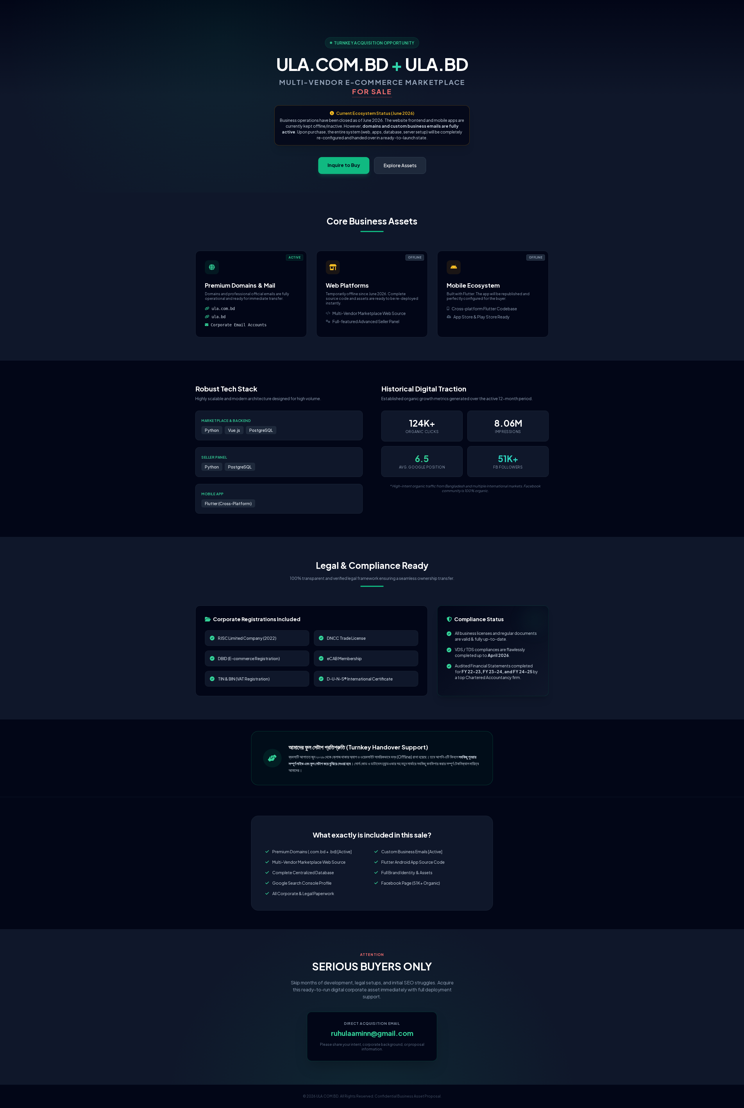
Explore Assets (400, 165)
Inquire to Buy (344, 165)
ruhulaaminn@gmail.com (372, 1033)
